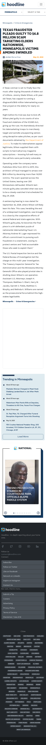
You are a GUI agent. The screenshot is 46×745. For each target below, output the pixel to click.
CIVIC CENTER (12, 653)
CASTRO (37, 646)
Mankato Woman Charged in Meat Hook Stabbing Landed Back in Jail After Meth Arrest (22, 391)
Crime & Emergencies (23, 23)
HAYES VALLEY (12, 674)
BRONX (18, 646)
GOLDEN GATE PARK (32, 670)
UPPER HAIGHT (16, 726)
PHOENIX (9, 702)
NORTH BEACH (36, 695)
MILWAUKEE (23, 688)
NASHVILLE (21, 691)
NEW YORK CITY (11, 695)
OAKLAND (40, 636)
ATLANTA (21, 643)
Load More (23, 437)
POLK (28, 702)
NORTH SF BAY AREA (13, 639)
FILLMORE (21, 667)
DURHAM (11, 664)
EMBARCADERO (10, 667)
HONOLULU (35, 674)
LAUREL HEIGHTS (10, 681)
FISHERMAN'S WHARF (15, 670)
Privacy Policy (9, 608)
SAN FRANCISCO (28, 636)
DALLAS (20, 657)
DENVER (29, 657)
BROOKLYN (27, 646)
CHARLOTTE (13, 650)
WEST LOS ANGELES (23, 729)
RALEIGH (34, 705)
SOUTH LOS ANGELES (13, 719)
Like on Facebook (10, 572)
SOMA (37, 715)
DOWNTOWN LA (21, 660)
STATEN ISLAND (28, 719)
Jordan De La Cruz (13, 57)
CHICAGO (24, 650)
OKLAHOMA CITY (12, 698)
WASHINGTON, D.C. (30, 726)
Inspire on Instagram (11, 581)
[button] (5, 512)
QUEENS (25, 705)
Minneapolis (7, 23)
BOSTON (10, 646)
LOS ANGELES (24, 681)
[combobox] (11, 12)
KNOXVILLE (29, 677)
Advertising (8, 603)
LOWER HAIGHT (37, 681)
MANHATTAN (11, 684)
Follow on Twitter (10, 567)
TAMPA (39, 719)
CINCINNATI (34, 650)
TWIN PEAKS (23, 722)
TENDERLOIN (11, 722)
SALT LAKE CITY (12, 712)
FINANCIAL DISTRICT (35, 667)
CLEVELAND (24, 653)
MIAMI (38, 684)
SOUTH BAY (7, 636)
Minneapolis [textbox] (11, 12)
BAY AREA (36, 639)
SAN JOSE (17, 636)
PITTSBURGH (19, 702)
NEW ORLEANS (33, 691)
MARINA (20, 684)
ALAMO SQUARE (9, 643)
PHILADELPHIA (35, 698)
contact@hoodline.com (11, 554)
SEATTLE (29, 715)
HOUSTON (6, 677)
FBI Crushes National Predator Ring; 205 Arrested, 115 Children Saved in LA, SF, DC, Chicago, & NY (23, 427)
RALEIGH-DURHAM (11, 709)
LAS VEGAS (40, 677)
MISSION (12, 691)
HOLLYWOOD (24, 674)
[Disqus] (23, 338)
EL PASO (36, 664)
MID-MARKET (11, 688)
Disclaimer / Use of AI (12, 617)
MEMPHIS (30, 684)
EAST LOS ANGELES (23, 664)
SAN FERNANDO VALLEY (15, 715)
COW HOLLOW (10, 657)
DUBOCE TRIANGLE (36, 660)
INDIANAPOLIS (18, 677)
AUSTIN (29, 643)
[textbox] (34, 12)
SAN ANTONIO (25, 712)
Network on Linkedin (11, 576)
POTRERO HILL (15, 705)
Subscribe (7, 562)
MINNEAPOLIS (35, 688)
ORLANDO (24, 698)
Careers (6, 599)
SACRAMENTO (37, 709)
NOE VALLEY (24, 695)
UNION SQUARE (35, 722)
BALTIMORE (39, 643)
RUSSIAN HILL (25, 709)
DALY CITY (27, 639)
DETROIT (38, 657)
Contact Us (8, 585)
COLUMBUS (35, 653)
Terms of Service (10, 613)
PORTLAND (37, 702)
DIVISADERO (9, 660)
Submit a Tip (8, 594)
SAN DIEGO (36, 712)
